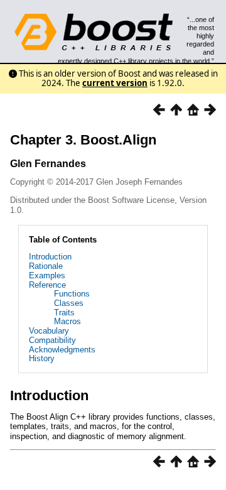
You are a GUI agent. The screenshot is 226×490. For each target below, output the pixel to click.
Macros (67, 321)
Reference (47, 285)
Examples (47, 275)
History (42, 358)
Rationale (46, 266)
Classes (68, 303)
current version (115, 83)
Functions (72, 293)
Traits (64, 312)
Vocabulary (49, 330)
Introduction (50, 256)
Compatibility (52, 340)
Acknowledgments (62, 349)
